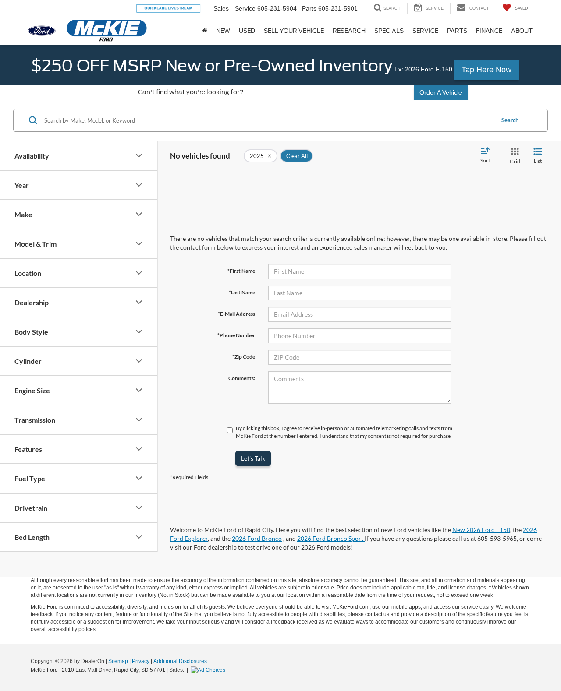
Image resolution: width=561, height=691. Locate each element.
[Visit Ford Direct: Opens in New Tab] (209, 670)
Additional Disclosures (180, 661)
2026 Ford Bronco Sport (331, 538)
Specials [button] (389, 31)
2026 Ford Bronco (257, 538)
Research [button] (349, 31)
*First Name (241, 271)
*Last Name (242, 292)
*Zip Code (243, 356)
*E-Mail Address (236, 313)
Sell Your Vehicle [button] (294, 31)
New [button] (223, 31)
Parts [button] (457, 31)
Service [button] (425, 31)
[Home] (205, 31)
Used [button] (247, 31)
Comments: (241, 378)
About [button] (522, 31)
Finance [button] (489, 31)
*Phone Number (236, 335)
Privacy (140, 661)
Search (509, 119)
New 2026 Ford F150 (481, 529)
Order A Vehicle (440, 92)
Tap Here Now (486, 69)
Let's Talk (253, 458)
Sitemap (118, 661)
